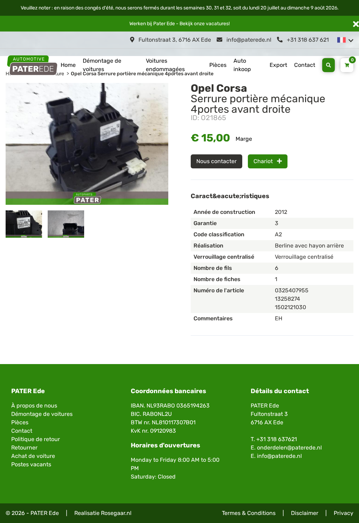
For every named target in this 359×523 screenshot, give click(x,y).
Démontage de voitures (102, 64)
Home (68, 65)
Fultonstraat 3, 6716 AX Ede (174, 39)
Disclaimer (304, 513)
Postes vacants (31, 464)
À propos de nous (34, 405)
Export (278, 65)
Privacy (343, 513)
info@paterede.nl (248, 39)
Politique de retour (35, 439)
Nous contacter (216, 161)
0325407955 (292, 290)
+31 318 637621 (276, 439)
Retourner (24, 447)
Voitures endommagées (165, 64)
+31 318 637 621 (307, 39)
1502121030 (290, 307)
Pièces (217, 65)
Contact (304, 65)
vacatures (217, 24)
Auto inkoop (242, 64)
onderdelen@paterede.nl (289, 447)
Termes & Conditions (249, 513)
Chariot (263, 161)
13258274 (287, 298)
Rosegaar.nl (116, 513)
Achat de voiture (33, 456)
